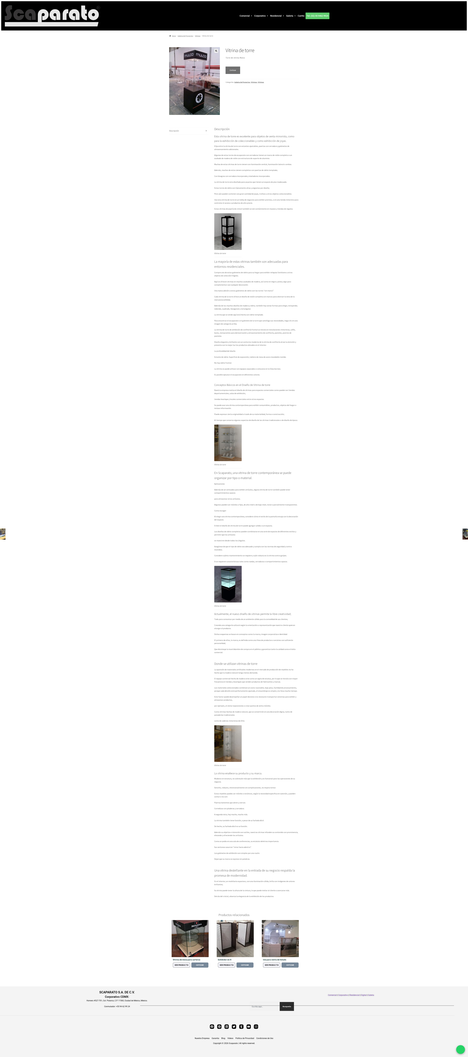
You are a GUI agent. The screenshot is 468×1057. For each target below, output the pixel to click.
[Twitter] (234, 1026)
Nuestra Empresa (202, 1038)
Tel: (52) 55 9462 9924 (317, 16)
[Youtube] (249, 1026)
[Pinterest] (219, 1026)
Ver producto (181, 965)
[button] (246, 16)
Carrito (301, 16)
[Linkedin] (226, 1026)
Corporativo (260, 16)
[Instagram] (256, 1026)
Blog (223, 1038)
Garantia (215, 1038)
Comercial (245, 16)
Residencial (276, 16)
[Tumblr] (241, 1026)
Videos (230, 1038)
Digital (363, 995)
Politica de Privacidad (244, 1038)
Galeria (289, 16)
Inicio (174, 36)
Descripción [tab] (174, 131)
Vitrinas (197, 36)
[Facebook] (212, 1026)
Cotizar (233, 70)
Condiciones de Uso (264, 1038)
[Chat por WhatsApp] (460, 1049)
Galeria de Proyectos (185, 36)
